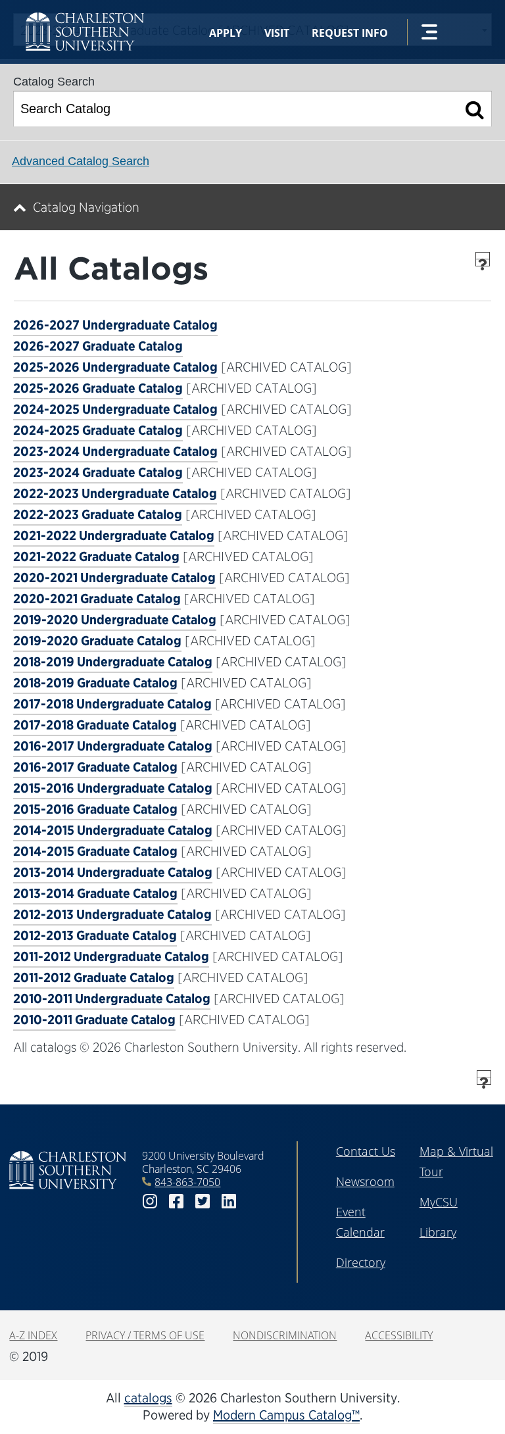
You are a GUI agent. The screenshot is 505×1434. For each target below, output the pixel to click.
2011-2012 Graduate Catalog (93, 977)
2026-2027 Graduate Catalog (98, 346)
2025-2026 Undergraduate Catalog (115, 367)
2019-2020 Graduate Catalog (97, 641)
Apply (225, 33)
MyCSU (439, 1202)
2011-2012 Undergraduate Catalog (111, 956)
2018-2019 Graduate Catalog (95, 683)
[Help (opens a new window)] (482, 259)
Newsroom (365, 1181)
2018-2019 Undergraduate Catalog (112, 662)
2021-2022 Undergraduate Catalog (113, 535)
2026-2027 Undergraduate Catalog (115, 325)
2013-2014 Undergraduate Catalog (112, 872)
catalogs (148, 1398)
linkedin (229, 1201)
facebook (176, 1201)
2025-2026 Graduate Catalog (98, 388)
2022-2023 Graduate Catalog (97, 514)
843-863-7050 (187, 1182)
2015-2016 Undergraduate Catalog (112, 788)
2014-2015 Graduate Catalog (95, 851)
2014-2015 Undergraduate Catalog (112, 830)
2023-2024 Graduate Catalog (98, 472)
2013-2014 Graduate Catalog (95, 893)
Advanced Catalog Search (80, 161)
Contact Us (365, 1151)
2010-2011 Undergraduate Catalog (111, 998)
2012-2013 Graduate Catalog (95, 935)
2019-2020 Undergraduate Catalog (114, 620)
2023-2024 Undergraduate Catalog (115, 451)
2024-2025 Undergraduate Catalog (115, 409)
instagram (150, 1201)
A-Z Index (33, 1335)
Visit (276, 33)
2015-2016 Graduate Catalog (95, 809)
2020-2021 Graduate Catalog (97, 598)
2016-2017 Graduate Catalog (95, 767)
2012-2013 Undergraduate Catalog (112, 914)
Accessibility (399, 1335)
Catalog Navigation (86, 207)
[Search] (475, 109)
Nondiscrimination (285, 1335)
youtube (255, 1201)
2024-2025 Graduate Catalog (98, 430)
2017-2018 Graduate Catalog (95, 725)
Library (438, 1232)
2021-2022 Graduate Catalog (96, 556)
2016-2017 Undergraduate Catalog (112, 746)
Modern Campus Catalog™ (286, 1415)
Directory (360, 1262)
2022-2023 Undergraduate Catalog (115, 493)
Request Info (350, 33)
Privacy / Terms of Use (144, 1335)
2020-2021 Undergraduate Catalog (114, 577)
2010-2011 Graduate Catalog (94, 1019)
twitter (202, 1201)
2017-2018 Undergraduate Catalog (112, 704)
